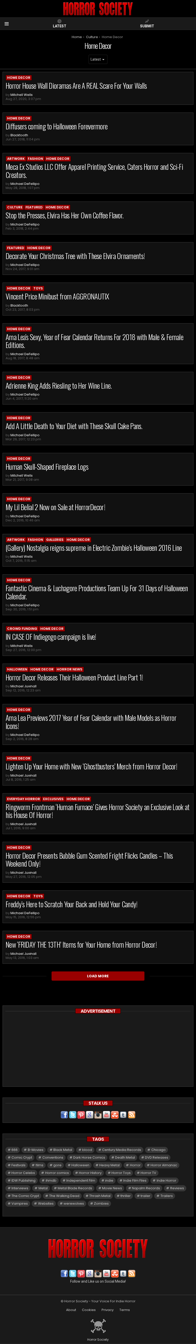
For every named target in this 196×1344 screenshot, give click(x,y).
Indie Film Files (134, 1180)
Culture (14, 207)
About (71, 1310)
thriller (125, 1195)
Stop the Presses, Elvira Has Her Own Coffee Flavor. (64, 215)
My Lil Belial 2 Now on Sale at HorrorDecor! (55, 507)
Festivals (18, 1165)
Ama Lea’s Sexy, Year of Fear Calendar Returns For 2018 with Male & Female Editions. (94, 341)
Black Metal (62, 1149)
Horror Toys (121, 1172)
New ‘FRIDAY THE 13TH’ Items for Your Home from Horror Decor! (81, 944)
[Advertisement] (98, 1051)
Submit (147, 26)
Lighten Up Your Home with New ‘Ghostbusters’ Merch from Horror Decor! (91, 766)
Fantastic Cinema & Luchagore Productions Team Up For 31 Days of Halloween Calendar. (97, 592)
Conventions (52, 1157)
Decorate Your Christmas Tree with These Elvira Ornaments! (75, 256)
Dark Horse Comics (89, 1157)
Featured (34, 207)
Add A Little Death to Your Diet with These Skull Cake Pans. (74, 426)
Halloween (17, 669)
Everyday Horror (23, 799)
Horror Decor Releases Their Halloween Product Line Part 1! (74, 677)
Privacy (108, 1310)
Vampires (19, 1203)
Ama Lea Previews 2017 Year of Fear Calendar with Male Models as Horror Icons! (91, 721)
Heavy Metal (109, 1165)
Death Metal (125, 1157)
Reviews (177, 1188)
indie (109, 1180)
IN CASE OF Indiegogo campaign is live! (51, 636)
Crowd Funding (22, 628)
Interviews (19, 1188)
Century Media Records (121, 1149)
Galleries (55, 539)
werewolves (74, 1203)
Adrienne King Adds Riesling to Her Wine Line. (59, 385)
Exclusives (53, 799)
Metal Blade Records (75, 1188)
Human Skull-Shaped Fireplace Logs (47, 466)
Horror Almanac (164, 1165)
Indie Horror (166, 1180)
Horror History (90, 1172)
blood (87, 1149)
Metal (43, 1188)
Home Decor (18, 77)
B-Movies (35, 1149)
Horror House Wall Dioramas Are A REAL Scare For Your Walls (76, 85)
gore (57, 1165)
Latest (59, 26)
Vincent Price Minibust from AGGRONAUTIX (57, 296)
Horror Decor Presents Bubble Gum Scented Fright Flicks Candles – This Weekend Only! (89, 859)
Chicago (158, 1149)
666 (14, 1149)
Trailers (167, 1195)
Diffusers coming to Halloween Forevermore (56, 126)
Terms (124, 1310)
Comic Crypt (21, 1157)
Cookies (89, 1310)
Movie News (112, 1188)
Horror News (69, 669)
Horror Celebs (23, 1172)
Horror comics (57, 1172)
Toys (38, 288)
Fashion (35, 158)
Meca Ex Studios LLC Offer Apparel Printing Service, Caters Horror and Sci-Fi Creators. (94, 170)
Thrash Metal (100, 1195)
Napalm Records (146, 1188)
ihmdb (51, 1180)
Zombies (101, 1203)
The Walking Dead (64, 1195)
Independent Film (80, 1180)
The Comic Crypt (25, 1195)
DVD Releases (156, 1157)
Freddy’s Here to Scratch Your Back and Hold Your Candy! (72, 904)
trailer (145, 1195)
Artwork (16, 158)
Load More (98, 976)
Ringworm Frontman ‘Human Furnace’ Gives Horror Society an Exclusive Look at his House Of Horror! (98, 811)
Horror (135, 1165)
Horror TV (148, 1172)
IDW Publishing (23, 1180)
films (39, 1165)
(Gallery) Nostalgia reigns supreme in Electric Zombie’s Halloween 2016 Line (94, 547)
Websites (46, 1203)
